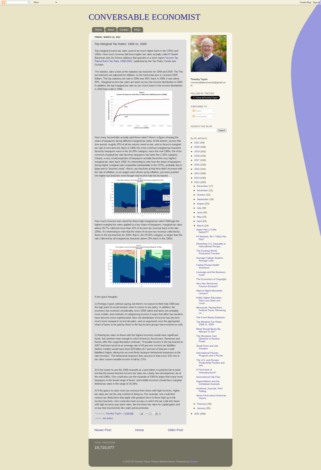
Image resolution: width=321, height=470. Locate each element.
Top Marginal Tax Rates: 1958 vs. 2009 (209, 323)
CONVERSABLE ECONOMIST (144, 17)
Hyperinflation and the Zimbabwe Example (208, 382)
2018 (197, 156)
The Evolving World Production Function (208, 252)
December (203, 186)
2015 (197, 169)
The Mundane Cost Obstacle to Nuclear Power (208, 339)
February (202, 404)
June (200, 212)
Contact (124, 29)
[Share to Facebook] (156, 413)
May (199, 217)
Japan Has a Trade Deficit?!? (206, 230)
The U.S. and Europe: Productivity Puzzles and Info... (210, 363)
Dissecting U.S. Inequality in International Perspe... (211, 245)
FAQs (137, 29)
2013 (197, 178)
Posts (198, 111)
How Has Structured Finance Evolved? (207, 284)
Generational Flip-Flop (208, 377)
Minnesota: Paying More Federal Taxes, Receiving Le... (211, 310)
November (203, 190)
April (199, 221)
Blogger (194, 461)
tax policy (108, 418)
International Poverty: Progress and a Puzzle (209, 354)
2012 (197, 182)
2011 (197, 414)
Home (98, 29)
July (199, 208)
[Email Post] (141, 413)
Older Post (175, 430)
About (111, 29)
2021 (197, 142)
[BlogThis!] (150, 413)
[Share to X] (153, 413)
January (201, 408)
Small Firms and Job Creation (207, 347)
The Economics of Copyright (211, 279)
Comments (201, 116)
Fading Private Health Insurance (207, 266)
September (203, 199)
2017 (197, 160)
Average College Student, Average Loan (209, 259)
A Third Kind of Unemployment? (206, 371)
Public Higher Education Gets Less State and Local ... (209, 300)
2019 (197, 151)
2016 (197, 164)
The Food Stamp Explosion (210, 317)
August (201, 203)
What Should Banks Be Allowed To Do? (208, 330)
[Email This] (147, 413)
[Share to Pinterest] (160, 413)
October (201, 195)
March (200, 225)
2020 (197, 147)
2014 (197, 173)
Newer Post (102, 430)
